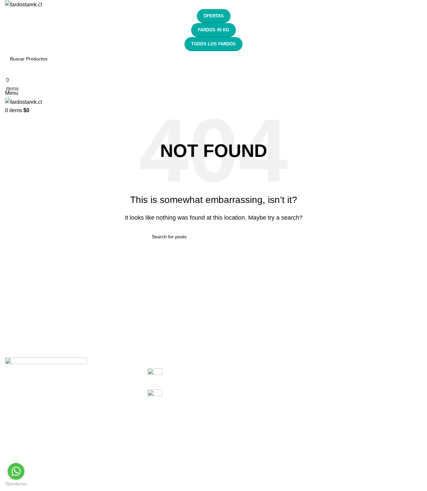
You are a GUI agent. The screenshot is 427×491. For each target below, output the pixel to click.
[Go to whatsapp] (16, 471)
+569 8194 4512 (190, 375)
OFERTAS (213, 15)
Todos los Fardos (213, 43)
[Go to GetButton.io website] (16, 484)
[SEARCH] (424, 54)
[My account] (7, 70)
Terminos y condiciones (35, 432)
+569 (173, 396)
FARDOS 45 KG (213, 29)
